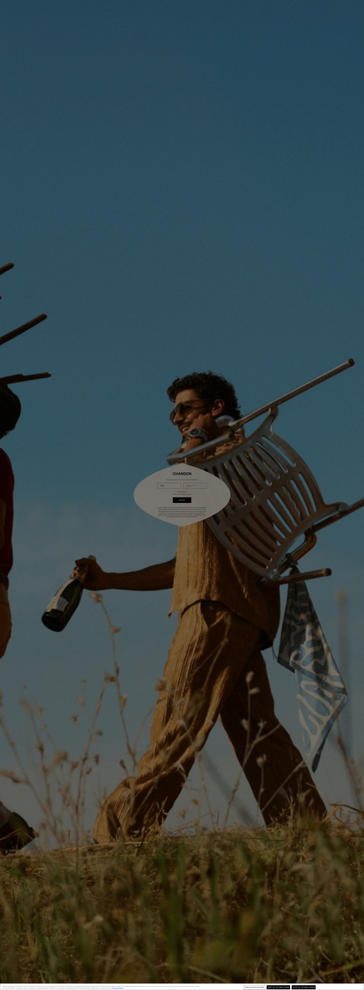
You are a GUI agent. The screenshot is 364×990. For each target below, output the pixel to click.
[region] (182, 986)
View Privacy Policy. (117, 988)
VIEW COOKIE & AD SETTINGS (254, 987)
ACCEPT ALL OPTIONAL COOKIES (304, 987)
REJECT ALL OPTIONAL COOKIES (278, 987)
